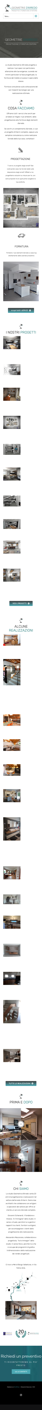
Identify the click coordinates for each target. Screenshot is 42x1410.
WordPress (16, 1387)
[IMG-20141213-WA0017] (11, 917)
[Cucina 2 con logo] (11, 338)
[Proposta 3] (11, 521)
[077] (11, 766)
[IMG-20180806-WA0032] (11, 868)
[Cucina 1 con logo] (11, 469)
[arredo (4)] (11, 661)
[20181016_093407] (11, 1051)
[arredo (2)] (11, 716)
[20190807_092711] (11, 945)
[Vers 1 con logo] (11, 389)
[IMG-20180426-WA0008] (11, 896)
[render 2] (11, 542)
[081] (11, 741)
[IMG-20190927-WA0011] (11, 791)
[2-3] (11, 497)
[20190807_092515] (11, 973)
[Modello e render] (11, 366)
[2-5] (11, 445)
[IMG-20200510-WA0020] (11, 819)
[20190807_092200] (11, 1002)
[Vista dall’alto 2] (11, 417)
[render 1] (11, 570)
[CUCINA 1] (11, 636)
